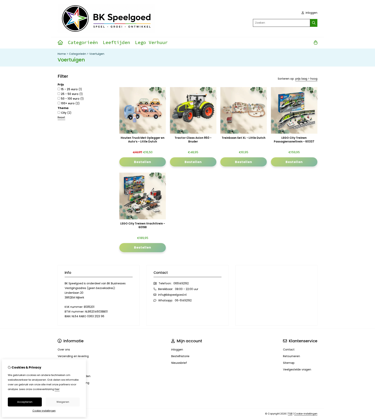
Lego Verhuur (151, 42)
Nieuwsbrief (179, 363)
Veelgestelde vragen (297, 369)
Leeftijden (116, 42)
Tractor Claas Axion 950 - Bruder (193, 139)
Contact (289, 349)
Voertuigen (96, 54)
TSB (290, 413)
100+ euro (70, 103)
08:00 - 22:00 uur (186, 289)
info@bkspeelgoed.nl (172, 295)
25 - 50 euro (71, 94)
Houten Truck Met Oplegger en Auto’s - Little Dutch (142, 139)
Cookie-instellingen (305, 413)
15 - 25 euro (71, 89)
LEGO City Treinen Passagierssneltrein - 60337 (294, 139)
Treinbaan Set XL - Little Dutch (243, 138)
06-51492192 (183, 300)
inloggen (311, 13)
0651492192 (181, 283)
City (65, 113)
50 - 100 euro (72, 99)
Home (62, 54)
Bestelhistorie (180, 356)
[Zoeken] (313, 23)
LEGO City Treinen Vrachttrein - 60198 (142, 225)
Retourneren (291, 356)
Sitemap (289, 363)
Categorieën (83, 42)
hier (57, 389)
